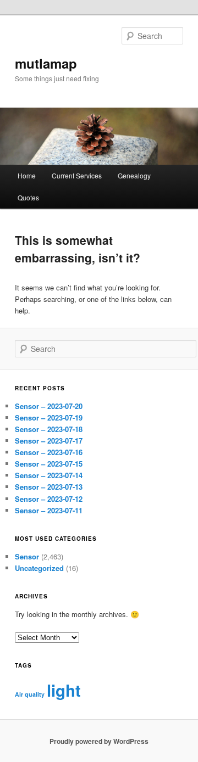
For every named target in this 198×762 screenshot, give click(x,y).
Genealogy (134, 175)
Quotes (28, 197)
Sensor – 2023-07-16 (48, 452)
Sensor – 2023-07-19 (48, 417)
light (64, 690)
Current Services (77, 175)
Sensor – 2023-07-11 (48, 510)
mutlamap (46, 63)
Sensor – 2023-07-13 (48, 486)
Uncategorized (39, 568)
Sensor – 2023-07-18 (48, 429)
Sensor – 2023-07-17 (48, 440)
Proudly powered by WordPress (99, 741)
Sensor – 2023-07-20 (48, 406)
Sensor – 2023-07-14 (48, 475)
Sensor (27, 556)
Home (27, 175)
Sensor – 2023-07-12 (48, 499)
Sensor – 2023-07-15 (48, 463)
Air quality (30, 694)
